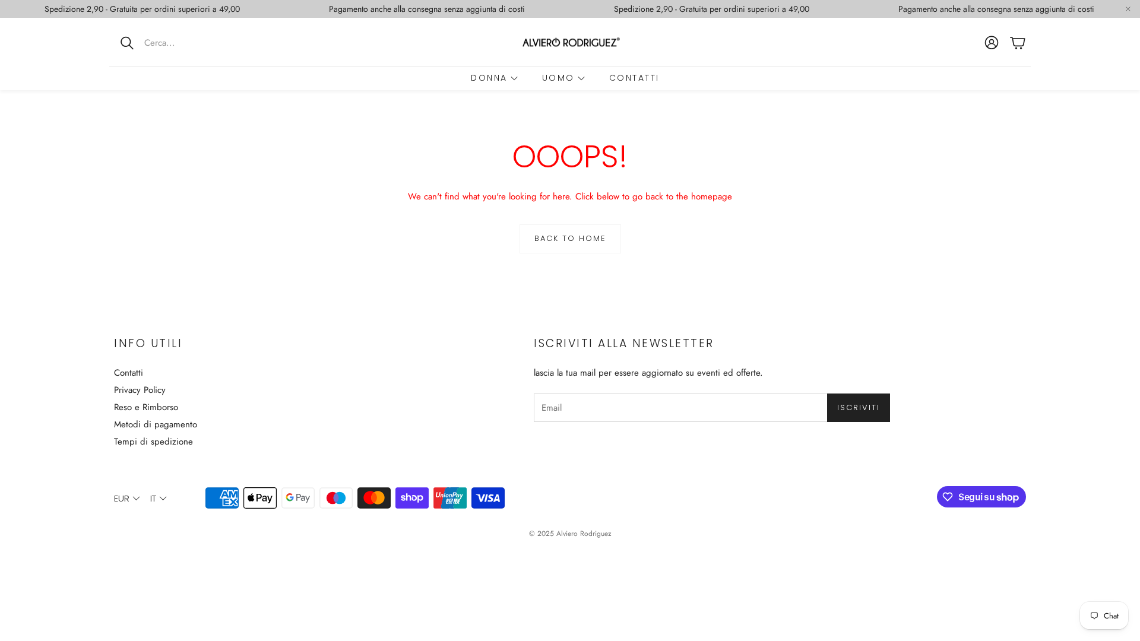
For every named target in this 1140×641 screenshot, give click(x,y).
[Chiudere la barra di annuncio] (1128, 9)
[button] (187, 42)
